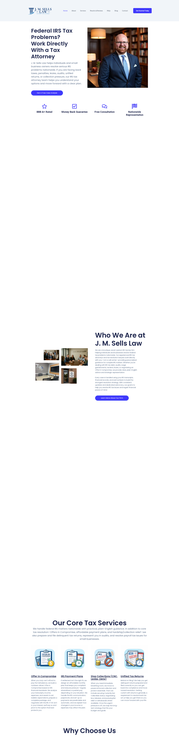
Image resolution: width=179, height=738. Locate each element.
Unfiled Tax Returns (132, 676)
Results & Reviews (96, 11)
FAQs (108, 11)
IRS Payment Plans (72, 676)
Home (65, 11)
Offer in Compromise (43, 676)
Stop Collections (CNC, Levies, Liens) (104, 678)
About (74, 11)
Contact (125, 11)
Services (83, 11)
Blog (116, 11)
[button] (142, 10)
